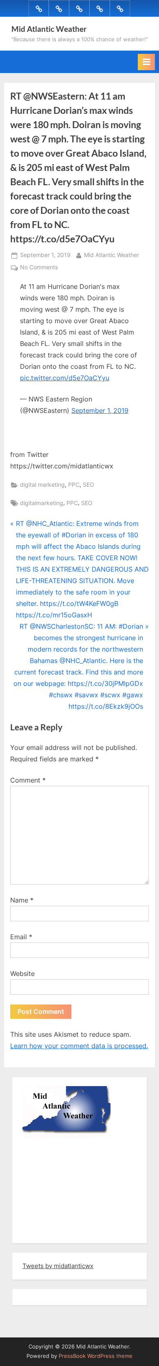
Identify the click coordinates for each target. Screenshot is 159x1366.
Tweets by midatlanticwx (57, 1266)
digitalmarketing (41, 503)
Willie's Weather (56, 1231)
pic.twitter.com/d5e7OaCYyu (64, 378)
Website (22, 973)
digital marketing (42, 484)
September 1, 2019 (99, 410)
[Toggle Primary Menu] (146, 62)
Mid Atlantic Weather (49, 28)
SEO (88, 484)
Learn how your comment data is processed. (79, 1046)
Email (21, 937)
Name (21, 900)
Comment (28, 780)
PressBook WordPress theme (95, 1356)
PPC (74, 484)
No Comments (39, 268)
